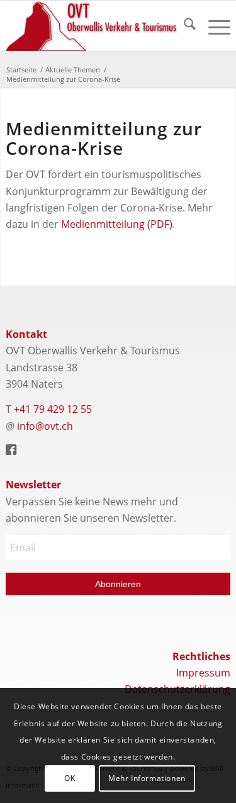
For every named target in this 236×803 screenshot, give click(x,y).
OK (69, 778)
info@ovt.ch (45, 426)
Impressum (203, 673)
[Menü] (213, 26)
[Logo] (95, 26)
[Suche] (183, 26)
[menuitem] (183, 26)
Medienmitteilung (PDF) (116, 224)
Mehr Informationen (147, 778)
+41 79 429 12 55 (53, 409)
